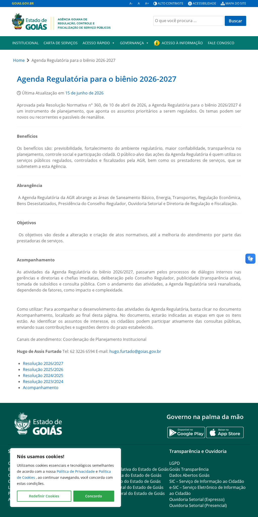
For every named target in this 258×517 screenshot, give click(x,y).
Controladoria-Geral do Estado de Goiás (127, 493)
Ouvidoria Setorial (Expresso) (196, 499)
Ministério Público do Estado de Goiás (125, 481)
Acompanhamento (40, 387)
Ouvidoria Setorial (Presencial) (198, 505)
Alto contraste (170, 3)
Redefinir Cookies (44, 496)
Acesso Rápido (96, 42)
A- (131, 3)
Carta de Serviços (61, 42)
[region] (65, 477)
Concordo (93, 496)
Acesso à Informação (182, 42)
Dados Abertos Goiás (189, 475)
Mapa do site (235, 3)
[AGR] (61, 21)
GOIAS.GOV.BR (23, 3)
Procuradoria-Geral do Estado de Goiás (126, 487)
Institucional (25, 42)
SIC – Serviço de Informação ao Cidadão (206, 481)
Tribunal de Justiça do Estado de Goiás (125, 475)
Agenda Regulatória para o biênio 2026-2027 (96, 79)
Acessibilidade (204, 3)
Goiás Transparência (189, 469)
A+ (147, 3)
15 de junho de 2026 (84, 93)
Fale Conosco (221, 42)
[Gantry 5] (38, 423)
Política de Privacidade (76, 471)
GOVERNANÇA (132, 42)
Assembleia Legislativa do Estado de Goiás (129, 469)
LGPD (174, 463)
